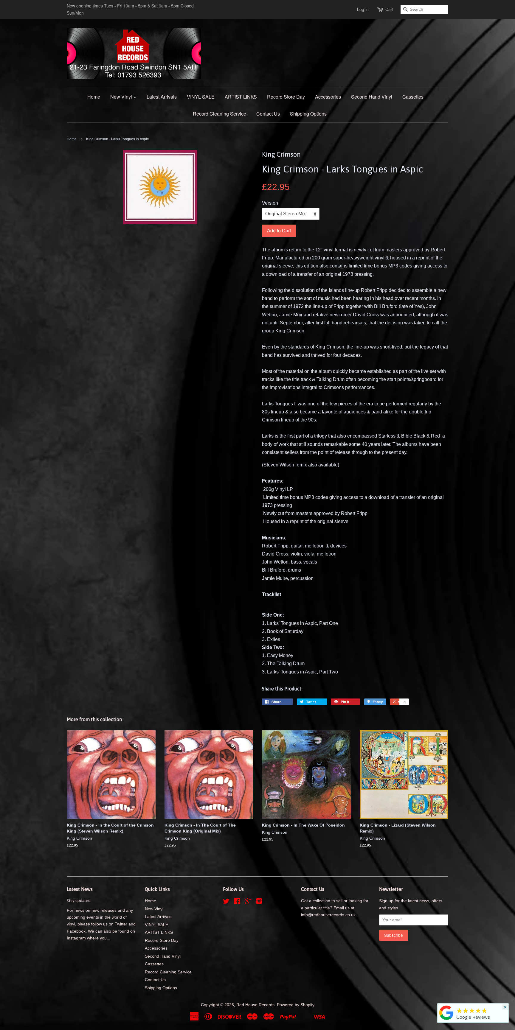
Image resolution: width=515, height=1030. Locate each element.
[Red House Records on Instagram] (259, 902)
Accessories (328, 96)
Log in (363, 9)
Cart (389, 9)
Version (270, 203)
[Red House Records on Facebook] (237, 902)
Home (93, 96)
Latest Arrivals (162, 96)
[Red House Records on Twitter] (226, 902)
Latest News (80, 889)
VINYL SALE (201, 96)
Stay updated (79, 900)
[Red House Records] (446, 1020)
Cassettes (413, 96)
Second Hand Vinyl (371, 96)
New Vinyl (121, 96)
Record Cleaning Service (219, 113)
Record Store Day (286, 96)
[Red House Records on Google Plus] (248, 902)
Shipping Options (308, 113)
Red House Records (255, 1005)
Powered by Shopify (295, 1005)
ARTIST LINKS (241, 96)
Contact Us (268, 113)
